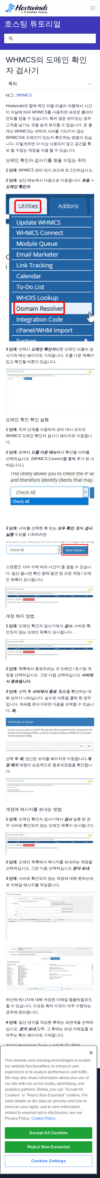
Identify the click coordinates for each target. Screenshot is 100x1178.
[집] (27, 9)
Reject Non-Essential (48, 1147)
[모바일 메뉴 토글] (92, 8)
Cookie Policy (43, 1118)
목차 (12, 83)
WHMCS (24, 95)
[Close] (91, 1052)
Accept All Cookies (48, 1133)
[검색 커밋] (11, 38)
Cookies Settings (48, 1161)
